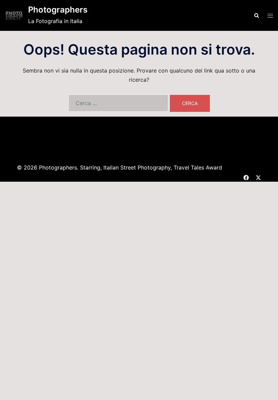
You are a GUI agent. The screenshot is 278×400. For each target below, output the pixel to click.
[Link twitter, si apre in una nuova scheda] (258, 176)
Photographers (57, 10)
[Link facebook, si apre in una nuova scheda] (246, 176)
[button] (256, 15)
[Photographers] (14, 15)
